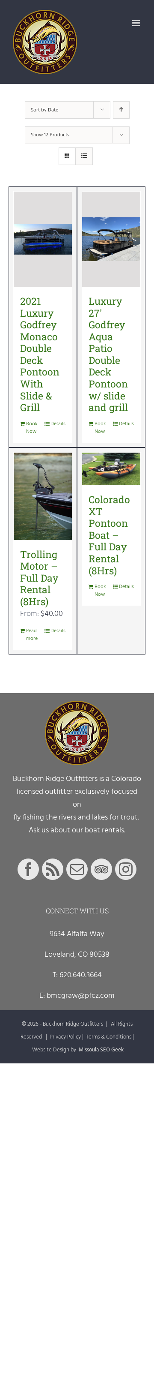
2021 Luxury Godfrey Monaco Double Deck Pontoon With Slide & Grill (39, 354)
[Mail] (77, 869)
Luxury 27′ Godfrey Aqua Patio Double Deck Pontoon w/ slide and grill (108, 354)
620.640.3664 (80, 975)
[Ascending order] (121, 110)
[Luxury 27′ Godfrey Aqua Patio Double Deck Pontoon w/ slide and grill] (111, 239)
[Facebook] (28, 869)
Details (57, 424)
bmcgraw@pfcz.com (81, 996)
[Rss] (52, 869)
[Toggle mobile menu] (136, 22)
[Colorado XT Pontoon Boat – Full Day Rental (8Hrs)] (111, 469)
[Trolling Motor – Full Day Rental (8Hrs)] (43, 496)
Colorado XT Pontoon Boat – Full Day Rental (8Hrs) (109, 534)
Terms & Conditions (108, 1037)
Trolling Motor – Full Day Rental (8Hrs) (39, 578)
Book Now (32, 427)
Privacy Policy (65, 1037)
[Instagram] (125, 869)
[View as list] (84, 156)
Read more (32, 634)
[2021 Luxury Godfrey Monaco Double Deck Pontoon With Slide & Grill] (43, 239)
